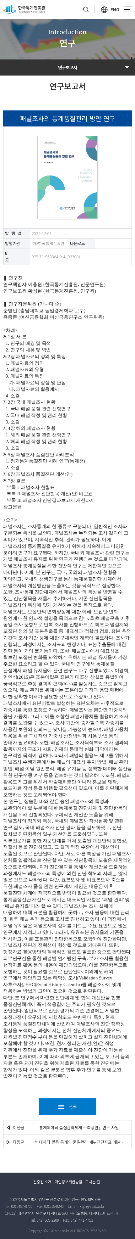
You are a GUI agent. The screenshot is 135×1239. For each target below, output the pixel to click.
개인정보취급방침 (68, 1181)
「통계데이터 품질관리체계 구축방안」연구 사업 (77, 1127)
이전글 (18, 1127)
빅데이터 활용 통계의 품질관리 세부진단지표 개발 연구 (81, 1142)
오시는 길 (92, 1181)
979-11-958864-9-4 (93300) (56, 257)
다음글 (18, 1142)
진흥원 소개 (42, 1181)
